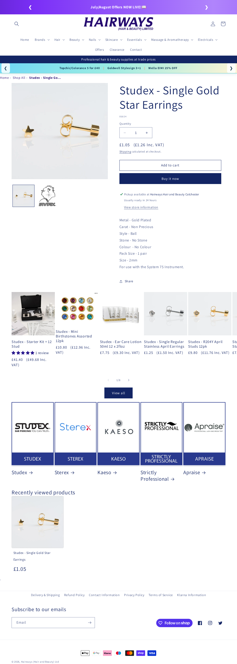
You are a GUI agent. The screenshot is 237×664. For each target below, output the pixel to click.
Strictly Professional (154, 475)
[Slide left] (108, 380)
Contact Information (104, 595)
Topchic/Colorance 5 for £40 (79, 68)
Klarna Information (191, 595)
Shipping (125, 151)
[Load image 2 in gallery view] (47, 196)
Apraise (191, 472)
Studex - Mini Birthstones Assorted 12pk (74, 336)
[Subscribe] (89, 622)
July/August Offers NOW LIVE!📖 (118, 7)
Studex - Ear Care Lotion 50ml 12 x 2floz (121, 344)
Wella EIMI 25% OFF (163, 68)
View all (118, 393)
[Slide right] (129, 380)
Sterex (62, 472)
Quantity (125, 124)
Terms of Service (161, 595)
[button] (17, 24)
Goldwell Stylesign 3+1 (124, 68)
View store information (141, 207)
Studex (19, 472)
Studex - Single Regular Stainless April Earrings (164, 344)
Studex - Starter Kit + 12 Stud (32, 344)
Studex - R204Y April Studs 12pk (205, 344)
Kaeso (104, 472)
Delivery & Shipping (45, 595)
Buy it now (170, 178)
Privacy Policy (134, 595)
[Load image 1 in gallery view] (23, 196)
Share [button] (129, 281)
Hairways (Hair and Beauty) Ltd (40, 661)
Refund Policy (74, 595)
